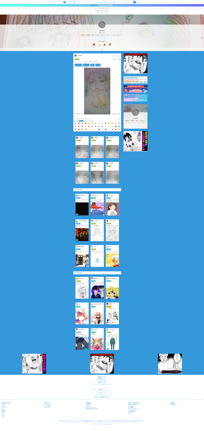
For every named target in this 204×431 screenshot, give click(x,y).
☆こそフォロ (102, 38)
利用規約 (88, 404)
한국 (3, 408)
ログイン (102, 389)
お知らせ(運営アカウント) (133, 404)
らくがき (77, 59)
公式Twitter (130, 405)
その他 (91, 121)
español (3, 405)
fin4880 (102, 31)
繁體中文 (3, 411)
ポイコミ (130, 413)
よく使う (76, 121)
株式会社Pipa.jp (173, 404)
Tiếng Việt (4, 407)
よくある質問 (131, 407)
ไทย (2, 413)
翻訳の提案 (7, 403)
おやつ (86, 121)
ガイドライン (89, 405)
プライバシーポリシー (90, 407)
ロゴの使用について (132, 411)
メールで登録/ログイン (103, 397)
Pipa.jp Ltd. (110, 424)
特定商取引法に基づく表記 (91, 408)
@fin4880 (102, 32)
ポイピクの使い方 (47, 405)
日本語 (3, 416)
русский (3, 414)
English (3, 404)
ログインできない (132, 410)
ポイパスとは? (47, 407)
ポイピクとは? (47, 404)
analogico (105, 424)
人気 (81, 121)
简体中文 (3, 410)
